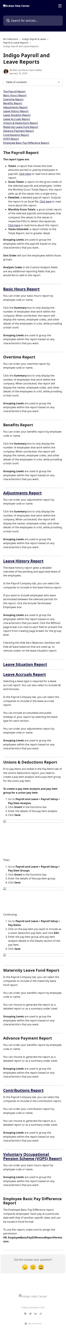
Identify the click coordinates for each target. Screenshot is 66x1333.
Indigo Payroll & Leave (34, 39)
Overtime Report (13, 99)
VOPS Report (11, 139)
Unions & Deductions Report (20, 123)
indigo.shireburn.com (33, 1307)
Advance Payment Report (18, 131)
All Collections (10, 39)
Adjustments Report (15, 107)
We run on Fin (34, 1323)
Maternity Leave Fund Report (20, 127)
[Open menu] (60, 6)
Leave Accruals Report (16, 119)
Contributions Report (16, 135)
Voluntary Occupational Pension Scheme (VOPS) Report (32, 1156)
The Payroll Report (14, 91)
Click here (25, 174)
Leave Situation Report (17, 115)
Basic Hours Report (15, 95)
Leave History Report (16, 111)
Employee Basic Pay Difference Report (26, 143)
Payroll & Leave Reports (15, 42)
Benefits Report (12, 103)
